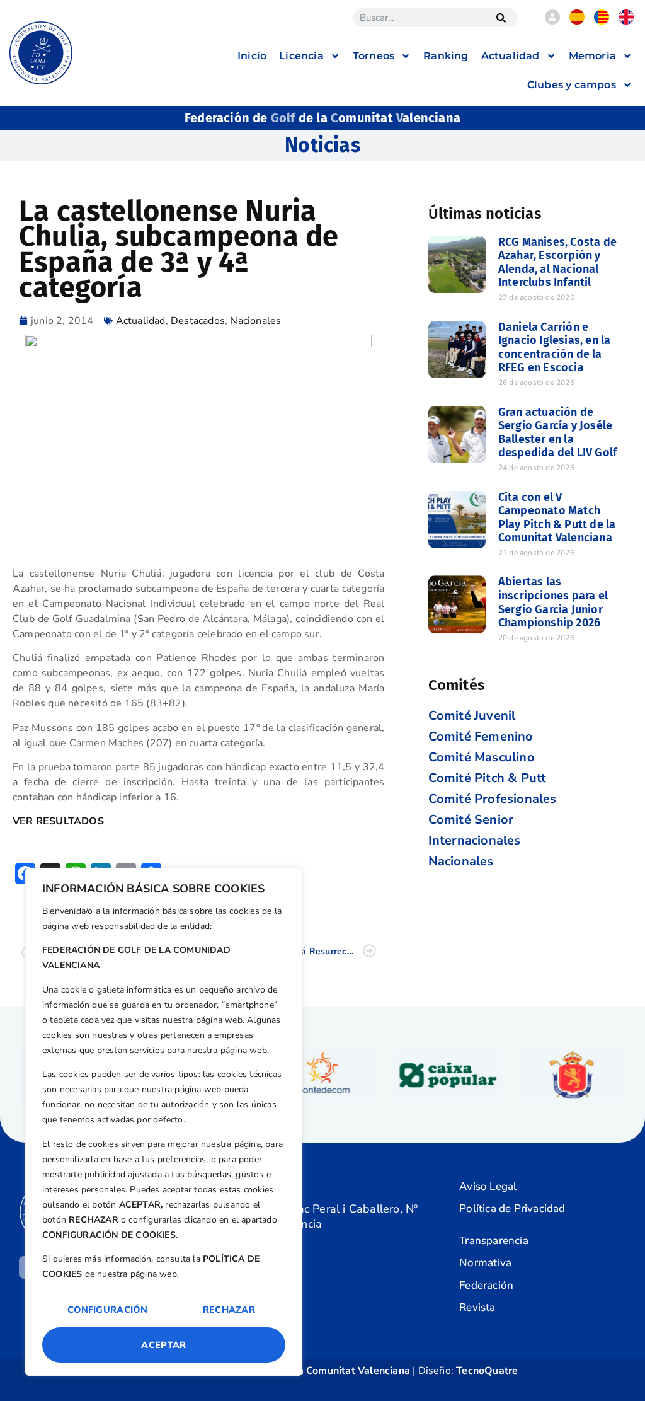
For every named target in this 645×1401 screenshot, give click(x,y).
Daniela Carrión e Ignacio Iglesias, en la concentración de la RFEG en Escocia (554, 347)
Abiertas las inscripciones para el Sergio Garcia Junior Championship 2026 (553, 602)
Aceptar (163, 1345)
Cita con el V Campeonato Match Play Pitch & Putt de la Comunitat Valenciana (557, 517)
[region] (163, 1122)
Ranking (445, 56)
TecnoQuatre (487, 1371)
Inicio (251, 56)
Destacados (198, 321)
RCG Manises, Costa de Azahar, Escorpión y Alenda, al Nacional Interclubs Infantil (557, 262)
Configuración (107, 1309)
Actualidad (141, 321)
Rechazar (229, 1309)
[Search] (501, 17)
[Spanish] (577, 21)
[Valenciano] (601, 21)
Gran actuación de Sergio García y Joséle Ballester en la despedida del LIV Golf (557, 432)
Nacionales (255, 321)
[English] (626, 21)
